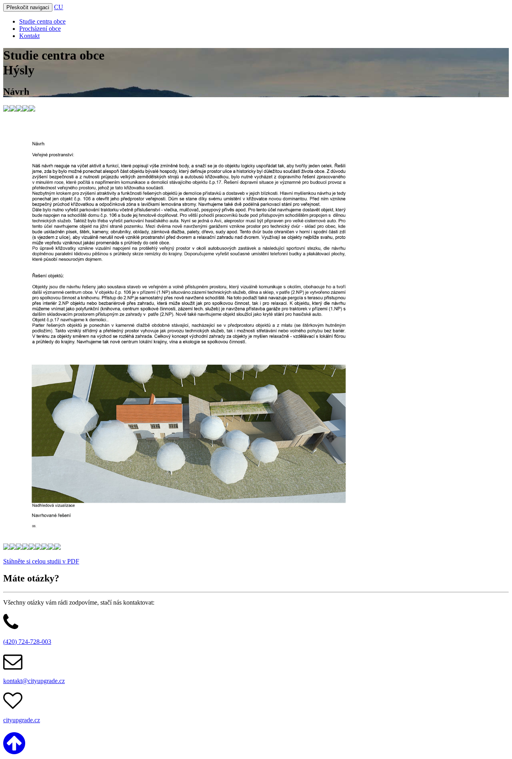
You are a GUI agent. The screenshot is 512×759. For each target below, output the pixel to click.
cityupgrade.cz (21, 720)
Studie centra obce (42, 21)
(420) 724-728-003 (27, 641)
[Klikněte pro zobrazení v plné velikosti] (6, 109)
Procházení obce (40, 28)
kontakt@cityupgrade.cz (34, 680)
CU (58, 7)
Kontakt (29, 35)
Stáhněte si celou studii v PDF (41, 561)
